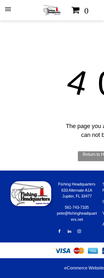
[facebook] (59, 231)
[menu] (8, 9)
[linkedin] (69, 231)
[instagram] (79, 231)
